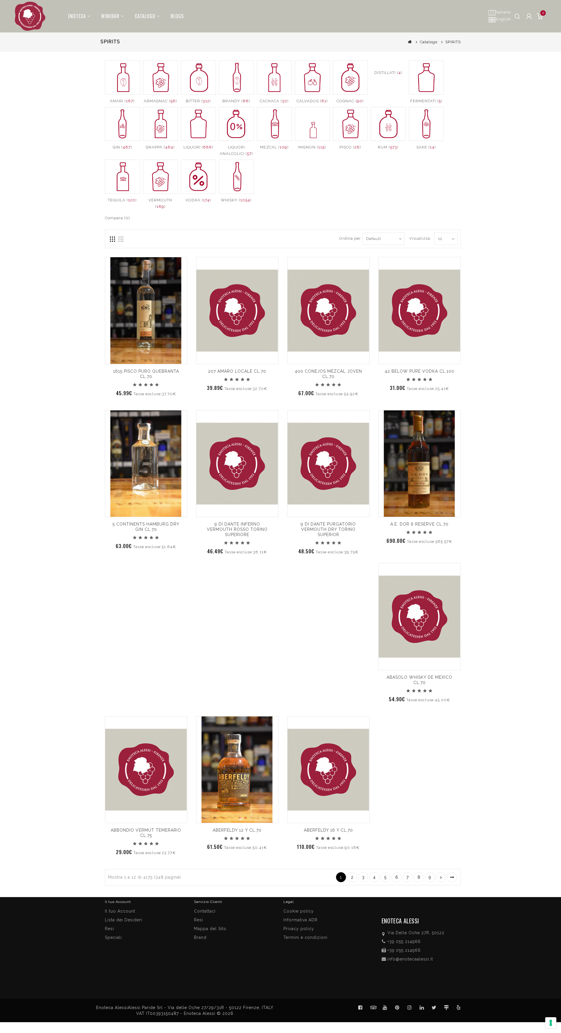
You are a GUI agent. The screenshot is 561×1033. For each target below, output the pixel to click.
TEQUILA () (122, 200)
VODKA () (198, 200)
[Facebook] (360, 1007)
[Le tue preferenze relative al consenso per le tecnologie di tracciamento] (550, 1022)
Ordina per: (348, 238)
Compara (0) (117, 218)
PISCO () (350, 147)
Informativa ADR (300, 920)
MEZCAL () (274, 147)
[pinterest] (397, 1007)
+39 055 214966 (404, 941)
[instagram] (409, 1007)
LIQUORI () (198, 147)
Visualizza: (416, 238)
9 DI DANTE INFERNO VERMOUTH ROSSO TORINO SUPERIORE (237, 529)
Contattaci (205, 911)
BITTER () (198, 101)
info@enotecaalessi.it (410, 959)
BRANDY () (236, 101)
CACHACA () (274, 101)
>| (452, 877)
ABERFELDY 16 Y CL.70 (328, 830)
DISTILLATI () (388, 72)
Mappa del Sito (210, 928)
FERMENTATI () (426, 101)
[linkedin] (422, 1007)
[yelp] (458, 1007)
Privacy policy (298, 928)
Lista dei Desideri (123, 920)
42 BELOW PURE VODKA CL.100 (419, 371)
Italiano (503, 12)
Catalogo (145, 16)
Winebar (110, 16)
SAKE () (426, 147)
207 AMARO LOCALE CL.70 (237, 371)
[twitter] (434, 1007)
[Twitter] (372, 1007)
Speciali (113, 937)
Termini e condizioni (305, 937)
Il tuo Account (120, 911)
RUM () (388, 147)
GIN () (122, 147)
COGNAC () (350, 101)
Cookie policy (298, 911)
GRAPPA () (160, 147)
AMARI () (122, 101)
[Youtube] (385, 1007)
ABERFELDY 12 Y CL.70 (237, 830)
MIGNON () (312, 147)
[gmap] (446, 1007)
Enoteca (77, 16)
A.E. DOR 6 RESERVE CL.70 (419, 524)
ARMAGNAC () (160, 101)
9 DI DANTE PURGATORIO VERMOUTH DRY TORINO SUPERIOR (328, 529)
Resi (198, 920)
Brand (200, 937)
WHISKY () (236, 200)
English (503, 19)
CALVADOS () (312, 101)
